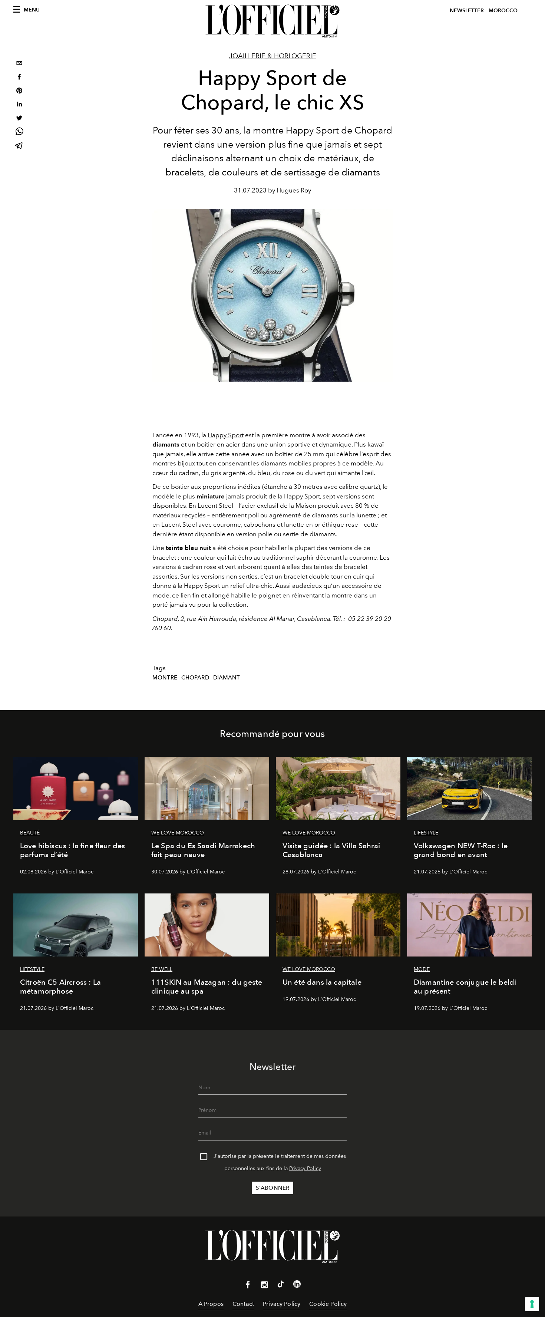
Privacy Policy (305, 1168)
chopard (195, 677)
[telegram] (19, 146)
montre (164, 677)
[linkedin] (19, 105)
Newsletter (467, 10)
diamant (226, 677)
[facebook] (19, 78)
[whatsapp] (19, 132)
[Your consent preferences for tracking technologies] (532, 1304)
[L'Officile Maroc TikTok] (280, 1285)
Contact (243, 1303)
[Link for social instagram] (264, 1286)
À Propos (211, 1303)
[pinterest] (19, 91)
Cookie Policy (328, 1303)
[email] (19, 64)
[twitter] (19, 119)
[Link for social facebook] (248, 1286)
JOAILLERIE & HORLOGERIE (272, 56)
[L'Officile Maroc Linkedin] (297, 1285)
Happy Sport (226, 435)
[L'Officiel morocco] (272, 21)
